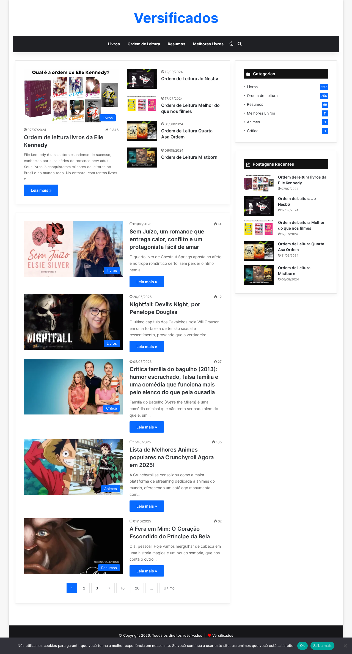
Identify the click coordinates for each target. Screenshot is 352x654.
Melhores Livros (208, 43)
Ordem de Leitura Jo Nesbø (189, 78)
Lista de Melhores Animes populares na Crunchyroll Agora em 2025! (172, 457)
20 (137, 588)
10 (123, 588)
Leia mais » (41, 190)
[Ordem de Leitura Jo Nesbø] (142, 79)
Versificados (222, 635)
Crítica (252, 131)
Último (169, 588)
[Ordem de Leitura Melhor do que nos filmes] (142, 104)
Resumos (176, 43)
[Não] (345, 646)
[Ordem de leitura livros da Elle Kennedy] (259, 183)
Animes (253, 122)
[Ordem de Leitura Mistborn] (142, 158)
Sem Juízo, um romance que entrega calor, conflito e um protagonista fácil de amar (167, 239)
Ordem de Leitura (144, 43)
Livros (114, 43)
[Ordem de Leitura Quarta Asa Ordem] (142, 131)
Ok (302, 645)
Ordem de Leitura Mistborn (189, 157)
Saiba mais (322, 645)
